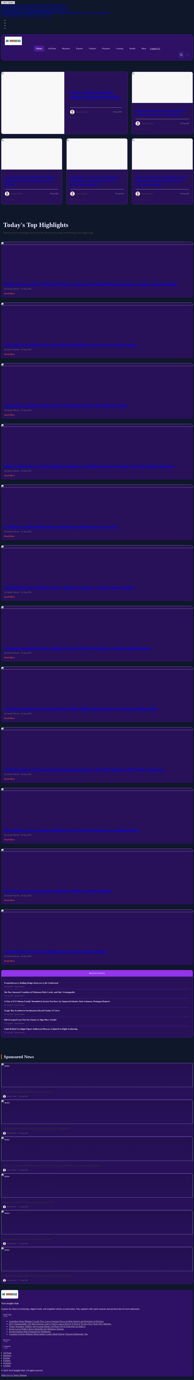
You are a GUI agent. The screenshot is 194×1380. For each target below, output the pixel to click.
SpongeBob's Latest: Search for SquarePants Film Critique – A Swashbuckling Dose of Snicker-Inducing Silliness (94, 181)
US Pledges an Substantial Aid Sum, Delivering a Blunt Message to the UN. (61, 527)
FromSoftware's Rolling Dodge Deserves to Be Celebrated (31, 983)
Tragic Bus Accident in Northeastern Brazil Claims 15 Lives (32, 1010)
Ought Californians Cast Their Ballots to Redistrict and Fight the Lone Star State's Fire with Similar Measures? (89, 466)
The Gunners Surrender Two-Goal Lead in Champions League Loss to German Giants (70, 345)
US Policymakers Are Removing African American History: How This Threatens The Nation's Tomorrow (84, 769)
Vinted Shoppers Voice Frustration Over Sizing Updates (26, 15)
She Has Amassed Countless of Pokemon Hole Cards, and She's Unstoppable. (39, 992)
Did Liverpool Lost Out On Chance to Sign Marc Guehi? (30, 1020)
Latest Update (8, 3)
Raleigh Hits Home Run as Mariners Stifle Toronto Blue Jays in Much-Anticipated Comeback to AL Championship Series (56, 13)
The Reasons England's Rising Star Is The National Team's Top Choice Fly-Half (65, 405)
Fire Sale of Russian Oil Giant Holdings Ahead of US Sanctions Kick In (33, 10)
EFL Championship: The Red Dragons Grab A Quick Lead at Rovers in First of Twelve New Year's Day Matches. (60, 1324)
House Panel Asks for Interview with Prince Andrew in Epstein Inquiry (58, 891)
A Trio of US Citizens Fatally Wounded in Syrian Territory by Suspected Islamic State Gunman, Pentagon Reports (57, 1001)
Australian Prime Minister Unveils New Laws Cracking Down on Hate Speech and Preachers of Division (56, 1321)
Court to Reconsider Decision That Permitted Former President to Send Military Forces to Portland (30, 181)
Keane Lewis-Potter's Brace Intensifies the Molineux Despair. (36, 1329)
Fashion (92, 48)
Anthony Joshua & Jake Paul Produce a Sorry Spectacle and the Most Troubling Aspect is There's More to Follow (160, 181)
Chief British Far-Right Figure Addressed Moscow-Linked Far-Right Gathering (40, 1029)
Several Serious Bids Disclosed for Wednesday (30, 1331)
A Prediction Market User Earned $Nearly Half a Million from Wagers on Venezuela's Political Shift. (81, 709)
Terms (16, 1375)
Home (39, 48)
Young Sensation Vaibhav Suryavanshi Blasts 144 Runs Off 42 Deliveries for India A (47, 1326)
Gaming (119, 48)
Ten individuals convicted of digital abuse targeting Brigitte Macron (56, 951)
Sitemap (23, 1375)
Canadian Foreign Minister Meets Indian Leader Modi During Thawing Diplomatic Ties (48, 1334)
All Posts (52, 48)
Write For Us (7, 1375)
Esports (79, 48)
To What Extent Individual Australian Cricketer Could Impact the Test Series (35, 8)
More (144, 48)
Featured (106, 48)
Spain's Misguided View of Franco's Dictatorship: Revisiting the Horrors (33, 5)
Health (132, 48)
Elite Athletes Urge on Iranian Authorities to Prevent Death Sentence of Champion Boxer (71, 830)
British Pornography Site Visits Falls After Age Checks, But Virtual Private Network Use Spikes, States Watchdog (90, 284)
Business (66, 48)
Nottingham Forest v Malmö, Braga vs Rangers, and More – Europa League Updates (69, 587)
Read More (9, 293)
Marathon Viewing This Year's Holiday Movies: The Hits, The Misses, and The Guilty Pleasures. (77, 648)
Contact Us (155, 48)
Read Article (75, 117)
